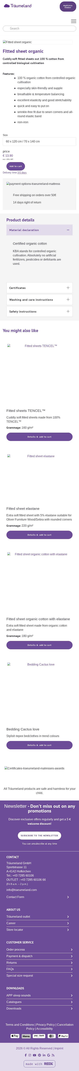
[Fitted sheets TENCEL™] (39, 376)
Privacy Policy (45, 1024)
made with (35, 1064)
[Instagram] (29, 1055)
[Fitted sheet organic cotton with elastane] (39, 584)
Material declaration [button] (24, 230)
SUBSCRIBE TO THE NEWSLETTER (39, 835)
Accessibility (44, 1028)
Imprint (58, 1048)
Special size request (19, 975)
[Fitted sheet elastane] (39, 480)
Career (10, 923)
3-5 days (22, 172)
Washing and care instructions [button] (31, 299)
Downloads (13, 1008)
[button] (39, 229)
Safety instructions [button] (23, 311)
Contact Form (15, 897)
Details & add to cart (39, 436)
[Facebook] (26, 1055)
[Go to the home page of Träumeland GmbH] (26, 5)
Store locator (14, 929)
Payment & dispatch (19, 956)
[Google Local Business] (48, 1055)
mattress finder (68, 6)
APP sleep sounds (18, 995)
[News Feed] (53, 1055)
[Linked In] (44, 1055)
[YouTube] (34, 1055)
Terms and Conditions (20, 1024)
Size (5, 135)
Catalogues (13, 1002)
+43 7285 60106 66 (33, 879)
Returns (11, 962)
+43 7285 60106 (23, 875)
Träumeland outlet (18, 916)
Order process (15, 949)
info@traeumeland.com (21, 889)
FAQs (10, 969)
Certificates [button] (17, 288)
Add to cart (16, 166)
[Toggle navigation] (73, 21)
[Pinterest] (39, 1055)
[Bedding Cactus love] (39, 694)
